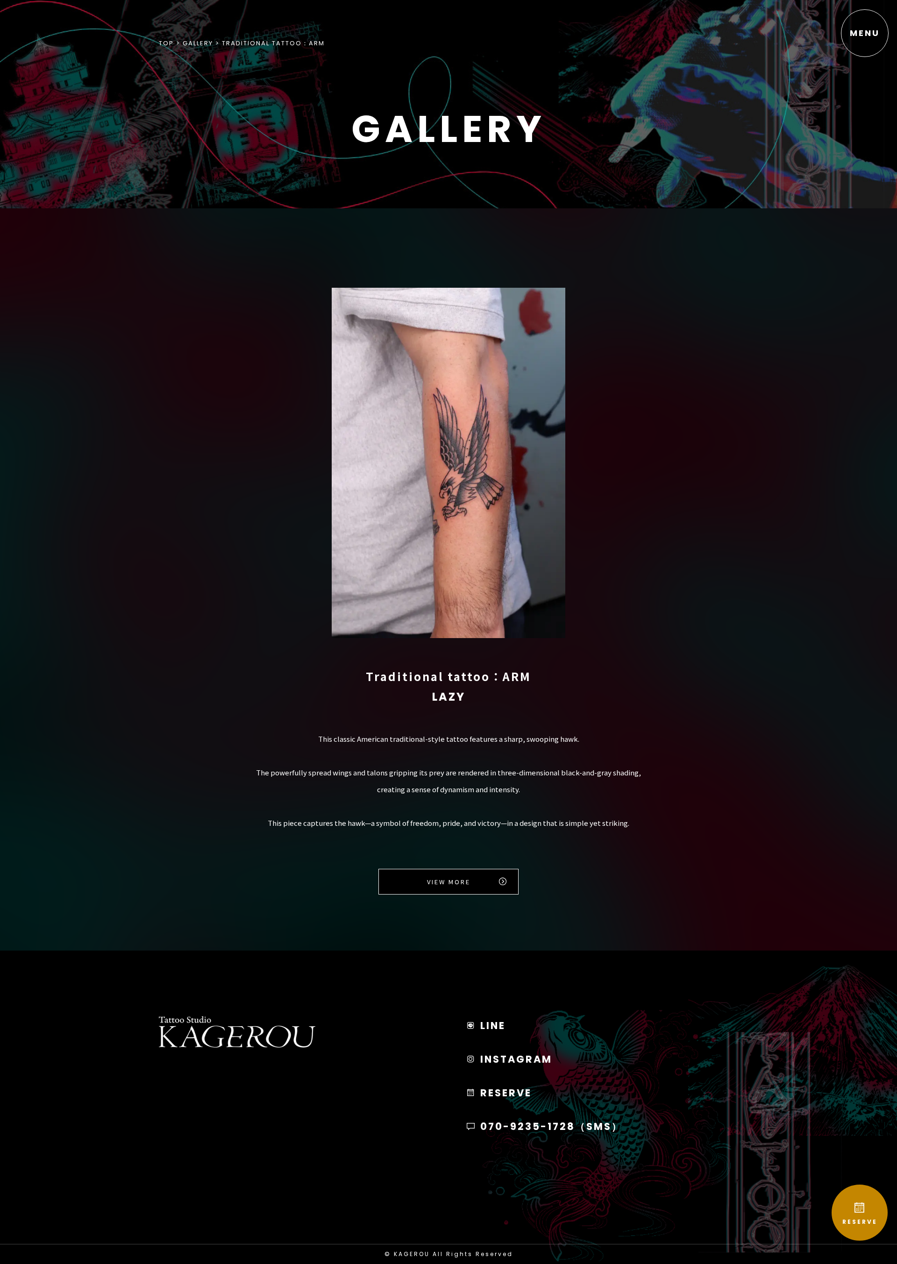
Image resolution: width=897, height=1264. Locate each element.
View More (448, 881)
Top (166, 43)
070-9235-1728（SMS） (550, 1126)
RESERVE (859, 1222)
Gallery (198, 43)
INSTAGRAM (514, 1059)
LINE (491, 1025)
